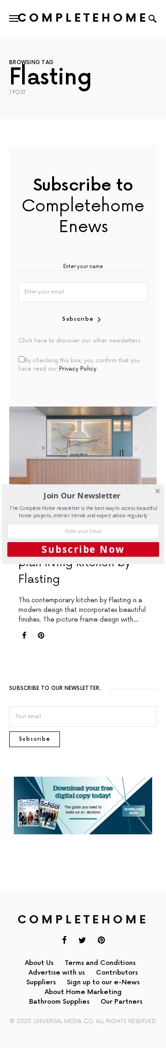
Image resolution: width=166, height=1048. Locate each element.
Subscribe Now (83, 549)
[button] (82, 495)
